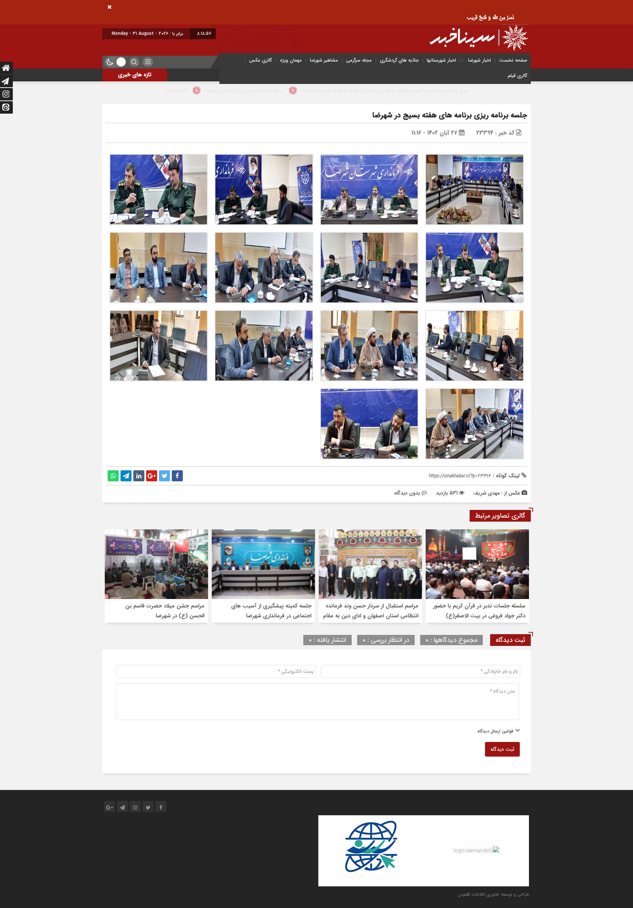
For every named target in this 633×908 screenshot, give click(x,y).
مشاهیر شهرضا (324, 60)
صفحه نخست (513, 60)
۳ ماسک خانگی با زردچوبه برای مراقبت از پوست (211, 90)
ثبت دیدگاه (502, 749)
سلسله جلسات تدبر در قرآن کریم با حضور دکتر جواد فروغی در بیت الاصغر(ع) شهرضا (479, 616)
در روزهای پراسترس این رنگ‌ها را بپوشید (314, 90)
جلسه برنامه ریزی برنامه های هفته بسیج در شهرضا (449, 115)
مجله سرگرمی (359, 60)
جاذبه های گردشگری (399, 60)
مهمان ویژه (291, 60)
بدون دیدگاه (407, 493)
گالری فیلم (517, 76)
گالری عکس (260, 60)
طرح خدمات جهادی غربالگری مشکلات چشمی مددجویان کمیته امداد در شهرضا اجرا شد (455, 90)
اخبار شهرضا (479, 60)
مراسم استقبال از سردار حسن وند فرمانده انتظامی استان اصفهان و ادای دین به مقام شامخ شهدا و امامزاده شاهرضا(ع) (370, 616)
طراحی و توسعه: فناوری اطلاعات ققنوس (493, 894)
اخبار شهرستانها (441, 60)
